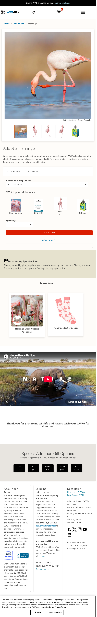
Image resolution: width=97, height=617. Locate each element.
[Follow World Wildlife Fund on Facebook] (69, 531)
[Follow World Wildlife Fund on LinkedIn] (69, 536)
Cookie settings (55, 612)
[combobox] (47, 184)
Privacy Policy (60, 607)
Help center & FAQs (76, 492)
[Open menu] (83, 12)
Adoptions (19, 24)
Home (7, 24)
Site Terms (49, 607)
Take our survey (43, 569)
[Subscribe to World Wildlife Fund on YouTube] (84, 531)
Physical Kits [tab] (13, 171)
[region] (48, 85)
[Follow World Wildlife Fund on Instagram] (79, 531)
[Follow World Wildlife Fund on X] (74, 531)
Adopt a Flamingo (19, 148)
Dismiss (38, 612)
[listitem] (20, 131)
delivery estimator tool (46, 526)
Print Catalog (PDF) (75, 495)
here (43, 556)
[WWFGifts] (15, 10)
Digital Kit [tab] (33, 171)
